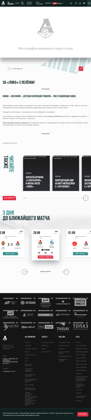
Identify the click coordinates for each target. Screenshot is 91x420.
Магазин (62, 337)
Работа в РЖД (29, 385)
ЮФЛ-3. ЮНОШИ (81, 361)
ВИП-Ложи (45, 345)
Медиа (27, 358)
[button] (24, 198)
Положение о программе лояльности (29, 370)
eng (84, 3)
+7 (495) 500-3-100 (9, 371)
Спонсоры (79, 390)
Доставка (61, 348)
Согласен (83, 414)
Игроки (27, 351)
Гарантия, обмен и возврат (64, 352)
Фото (26, 361)
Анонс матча (45, 272)
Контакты (78, 400)
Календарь (28, 345)
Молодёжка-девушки (82, 351)
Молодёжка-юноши (81, 348)
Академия (48, 3)
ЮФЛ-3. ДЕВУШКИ (81, 370)
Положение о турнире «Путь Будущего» (80, 385)
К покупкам (45, 89)
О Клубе (78, 342)
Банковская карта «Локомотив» (81, 396)
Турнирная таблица (31, 348)
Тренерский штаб (30, 355)
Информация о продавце (63, 360)
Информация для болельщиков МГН (30, 388)
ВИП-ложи (22, 3)
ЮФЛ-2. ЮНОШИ (81, 358)
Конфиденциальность (65, 356)
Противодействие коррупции (30, 375)
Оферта (44, 348)
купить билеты (45, 257)
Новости (27, 342)
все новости (9, 198)
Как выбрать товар (64, 342)
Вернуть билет (46, 351)
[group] (36, 173)
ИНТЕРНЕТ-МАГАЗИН (29, 3)
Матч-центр (10, 254)
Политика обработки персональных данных (31, 380)
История (78, 393)
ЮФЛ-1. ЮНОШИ (81, 355)
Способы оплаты (64, 345)
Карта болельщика (39, 3)
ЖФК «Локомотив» (81, 345)
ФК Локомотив (11, 3)
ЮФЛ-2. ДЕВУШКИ (81, 367)
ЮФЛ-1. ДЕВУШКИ (81, 364)
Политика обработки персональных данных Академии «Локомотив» (82, 379)
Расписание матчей (47, 342)
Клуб (78, 337)
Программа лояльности (28, 365)
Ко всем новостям (17, 68)
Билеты (17, 3)
